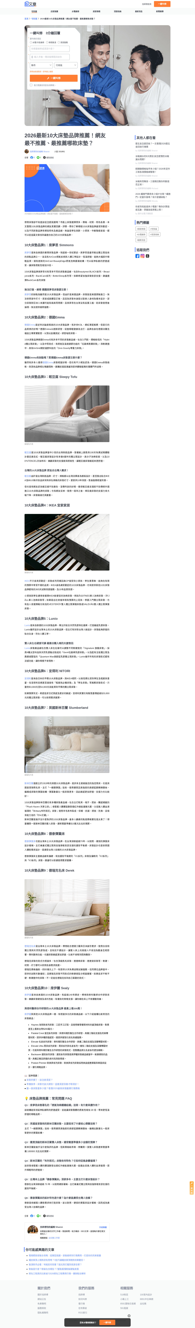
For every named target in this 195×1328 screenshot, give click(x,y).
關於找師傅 (43, 1295)
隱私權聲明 (43, 1313)
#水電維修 (141, 234)
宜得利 (28, 678)
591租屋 (124, 1308)
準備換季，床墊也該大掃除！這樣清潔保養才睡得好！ (53, 1084)
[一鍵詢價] (192, 1194)
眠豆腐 (28, 452)
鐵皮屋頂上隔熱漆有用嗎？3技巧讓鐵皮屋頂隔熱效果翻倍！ (57, 1260)
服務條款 (42, 1308)
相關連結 (43, 1238)
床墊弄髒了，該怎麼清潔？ (40, 1080)
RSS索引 (82, 1313)
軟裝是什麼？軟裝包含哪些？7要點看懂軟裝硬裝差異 (54, 1269)
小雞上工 (124, 1299)
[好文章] (30, 3)
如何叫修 (82, 1299)
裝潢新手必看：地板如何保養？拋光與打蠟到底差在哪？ (55, 1264)
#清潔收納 (154, 234)
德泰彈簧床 (30, 841)
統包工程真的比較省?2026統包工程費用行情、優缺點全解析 (57, 1273)
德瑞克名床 (30, 946)
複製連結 (50, 158)
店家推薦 (54, 11)
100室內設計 (146, 1295)
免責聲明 (42, 1304)
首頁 (26, 19)
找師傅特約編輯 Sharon (39, 151)
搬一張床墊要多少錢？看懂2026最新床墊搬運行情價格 (53, 1088)
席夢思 (28, 252)
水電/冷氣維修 (38, 42)
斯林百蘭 (29, 783)
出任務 (143, 1304)
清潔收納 (117, 11)
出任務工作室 (54, 1238)
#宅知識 (153, 229)
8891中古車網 (146, 1299)
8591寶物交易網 (128, 1304)
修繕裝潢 (52, 42)
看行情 (81, 1304)
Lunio (27, 625)
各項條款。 (51, 85)
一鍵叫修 (162, 4)
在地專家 (82, 1308)
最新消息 (138, 11)
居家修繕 (96, 11)
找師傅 (81, 1295)
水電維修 (75, 11)
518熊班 (124, 1295)
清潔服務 (64, 42)
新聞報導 (160, 11)
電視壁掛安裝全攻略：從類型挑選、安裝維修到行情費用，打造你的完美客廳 (65, 1255)
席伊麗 (28, 995)
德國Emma (30, 325)
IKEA (27, 581)
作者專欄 (103, 1227)
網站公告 (42, 1299)
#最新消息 (141, 240)
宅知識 (34, 11)
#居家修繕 (141, 229)
